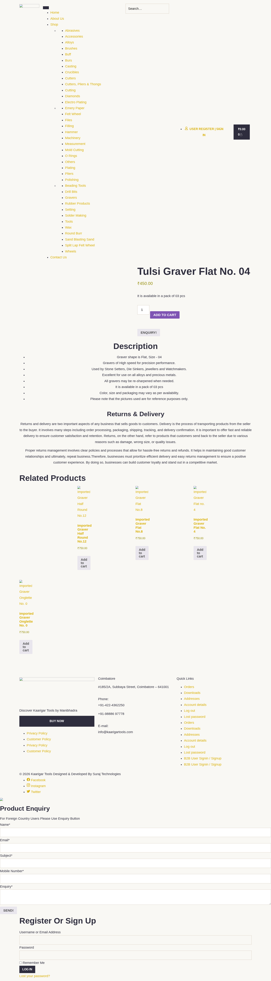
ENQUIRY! (149, 332)
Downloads (192, 693)
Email (5, 840)
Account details (195, 705)
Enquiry (6, 886)
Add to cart (164, 315)
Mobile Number (12, 871)
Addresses (192, 699)
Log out (189, 711)
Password (26, 947)
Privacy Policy (37, 733)
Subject (6, 855)
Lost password (194, 717)
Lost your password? (34, 976)
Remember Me (33, 963)
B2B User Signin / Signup (202, 758)
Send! (8, 910)
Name (5, 824)
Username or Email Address (40, 932)
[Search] (165, 8)
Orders (189, 687)
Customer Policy (39, 739)
